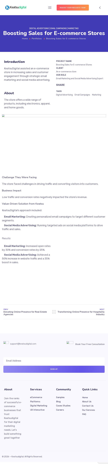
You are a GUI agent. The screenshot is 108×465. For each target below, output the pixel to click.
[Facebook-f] (5, 443)
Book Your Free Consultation (90, 344)
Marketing (96, 95)
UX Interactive (37, 409)
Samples (60, 397)
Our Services (88, 410)
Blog (58, 401)
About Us (86, 401)
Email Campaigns (82, 95)
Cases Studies (63, 405)
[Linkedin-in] (10, 443)
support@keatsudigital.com (23, 343)
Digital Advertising (64, 95)
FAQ (84, 414)
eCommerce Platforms (36, 399)
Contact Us (88, 405)
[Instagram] (15, 443)
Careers (60, 409)
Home (25, 38)
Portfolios (37, 38)
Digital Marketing (38, 405)
